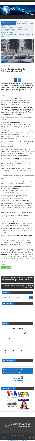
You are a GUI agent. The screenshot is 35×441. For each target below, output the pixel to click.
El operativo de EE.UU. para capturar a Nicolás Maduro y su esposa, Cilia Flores (17, 23)
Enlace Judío (4, 60)
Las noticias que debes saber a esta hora (12, 27)
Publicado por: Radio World (8, 75)
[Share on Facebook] (15, 81)
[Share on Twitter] (19, 81)
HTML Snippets (11, 440)
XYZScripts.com (23, 440)
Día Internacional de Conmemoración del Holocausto (15, 29)
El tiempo (13, 354)
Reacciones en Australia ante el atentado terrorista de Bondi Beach (18, 286)
